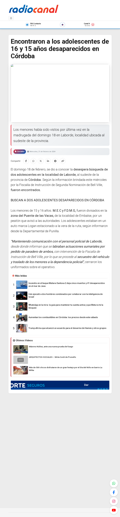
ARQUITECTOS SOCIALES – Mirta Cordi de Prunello (52, 357)
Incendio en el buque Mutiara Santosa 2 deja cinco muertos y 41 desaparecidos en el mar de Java (67, 284)
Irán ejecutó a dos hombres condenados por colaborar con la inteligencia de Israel (66, 295)
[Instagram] (114, 501)
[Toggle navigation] (11, 18)
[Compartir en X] (41, 161)
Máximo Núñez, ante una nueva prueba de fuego (51, 346)
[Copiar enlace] (63, 161)
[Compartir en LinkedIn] (48, 161)
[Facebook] (114, 492)
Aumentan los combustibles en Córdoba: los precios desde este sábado (63, 317)
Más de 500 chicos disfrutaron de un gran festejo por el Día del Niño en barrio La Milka (65, 368)
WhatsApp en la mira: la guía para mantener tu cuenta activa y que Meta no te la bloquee (66, 306)
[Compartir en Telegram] (55, 161)
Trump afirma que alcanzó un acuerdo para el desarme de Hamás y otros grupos (67, 328)
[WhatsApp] (114, 483)
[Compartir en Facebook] (26, 161)
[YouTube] (114, 510)
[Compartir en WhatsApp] (33, 161)
